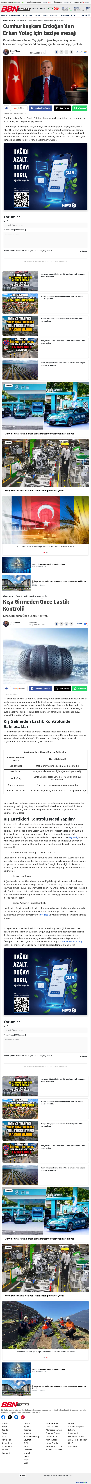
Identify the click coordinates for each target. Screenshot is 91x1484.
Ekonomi (65, 15)
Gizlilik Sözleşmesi (76, 1426)
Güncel (4, 15)
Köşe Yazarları (52, 1423)
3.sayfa (5, 1430)
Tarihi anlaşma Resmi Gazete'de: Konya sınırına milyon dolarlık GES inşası (63, 364)
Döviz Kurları (51, 1436)
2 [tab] (47, 552)
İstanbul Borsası (53, 1433)
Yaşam (45, 15)
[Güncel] (45, 406)
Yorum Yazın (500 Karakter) (15, 230)
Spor (4, 1436)
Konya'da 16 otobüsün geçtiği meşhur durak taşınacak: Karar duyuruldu (63, 275)
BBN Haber (9, 20)
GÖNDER (83, 251)
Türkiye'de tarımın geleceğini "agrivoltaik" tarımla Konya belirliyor (45, 1351)
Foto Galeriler (52, 1426)
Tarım (73, 15)
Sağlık (26, 1443)
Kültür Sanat (20, 20)
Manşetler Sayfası (54, 1430)
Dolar (65, 8)
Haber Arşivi (73, 1433)
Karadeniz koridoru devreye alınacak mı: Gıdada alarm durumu (45, 546)
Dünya (27, 1423)
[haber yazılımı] (81, 1482)
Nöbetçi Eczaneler (54, 1449)
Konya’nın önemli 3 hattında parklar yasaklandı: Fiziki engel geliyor (63, 341)
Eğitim (27, 1426)
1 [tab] (44, 552)
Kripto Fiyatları (52, 1443)
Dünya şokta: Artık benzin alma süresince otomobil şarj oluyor (39, 433)
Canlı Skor (72, 1446)
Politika (5, 1449)
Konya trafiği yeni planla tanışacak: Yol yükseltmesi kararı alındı (62, 319)
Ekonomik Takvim (54, 1446)
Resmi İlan (54, 15)
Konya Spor (27, 15)
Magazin (28, 1433)
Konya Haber (14, 15)
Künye (71, 1423)
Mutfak (27, 1453)
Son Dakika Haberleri (77, 1440)
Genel (26, 1456)
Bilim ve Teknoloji (31, 1436)
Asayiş (37, 15)
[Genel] (45, 463)
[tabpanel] (45, 526)
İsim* (6, 221)
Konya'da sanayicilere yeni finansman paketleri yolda (34, 490)
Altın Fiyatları (51, 1440)
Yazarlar (27, 1430)
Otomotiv (28, 1449)
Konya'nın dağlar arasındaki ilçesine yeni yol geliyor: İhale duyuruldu (62, 297)
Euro (77, 8)
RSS (23, 1475)
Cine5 (70, 1443)
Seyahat (27, 1440)
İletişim (71, 1430)
